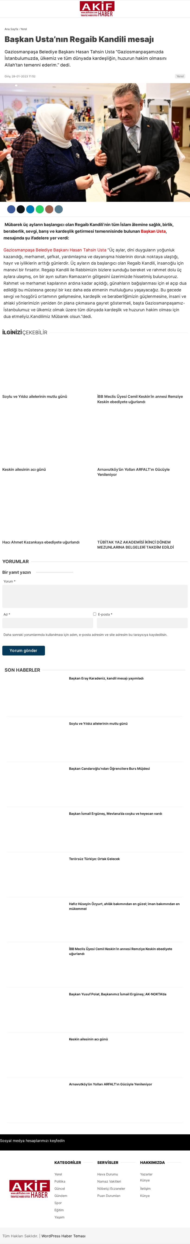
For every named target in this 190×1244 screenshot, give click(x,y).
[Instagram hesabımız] (79, 1236)
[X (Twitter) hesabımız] (53, 1236)
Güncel (13, 47)
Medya (12, 103)
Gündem (13, 38)
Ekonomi (14, 66)
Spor (11, 85)
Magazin (14, 94)
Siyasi (12, 56)
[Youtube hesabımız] (106, 1236)
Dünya (12, 75)
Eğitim (12, 131)
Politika (14, 122)
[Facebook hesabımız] (27, 1236)
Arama (142, 22)
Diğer (11, 141)
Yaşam (12, 113)
